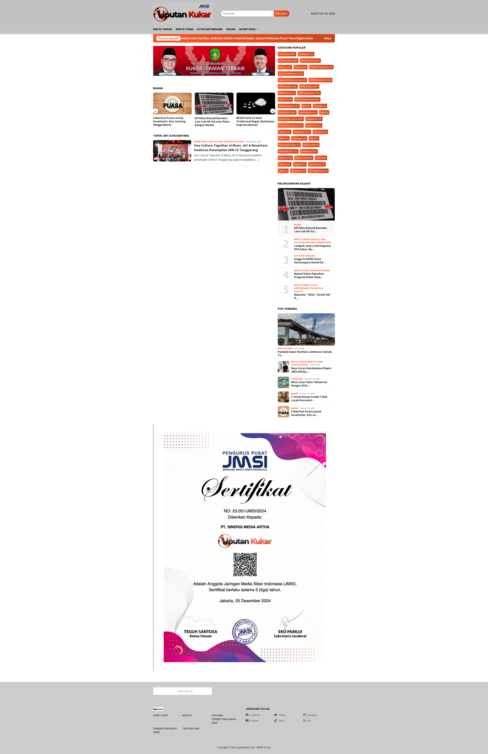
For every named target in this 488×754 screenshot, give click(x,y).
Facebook (255, 715)
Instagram (312, 715)
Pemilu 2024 (310, 144)
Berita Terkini (288, 60)
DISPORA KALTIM (320, 80)
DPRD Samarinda (309, 92)
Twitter (281, 715)
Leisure (284, 131)
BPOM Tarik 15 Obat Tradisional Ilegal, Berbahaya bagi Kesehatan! (214, 121)
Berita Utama (216, 141)
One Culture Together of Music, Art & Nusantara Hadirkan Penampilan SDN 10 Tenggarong (230, 147)
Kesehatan (314, 118)
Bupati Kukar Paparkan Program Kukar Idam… (309, 275)
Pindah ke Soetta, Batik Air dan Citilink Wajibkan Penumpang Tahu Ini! (254, 121)
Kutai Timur (313, 125)
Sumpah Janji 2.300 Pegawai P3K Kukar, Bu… (312, 247)
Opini (314, 138)
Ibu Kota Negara (289, 105)
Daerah (300, 67)
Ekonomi (285, 99)
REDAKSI (187, 715)
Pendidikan (309, 151)
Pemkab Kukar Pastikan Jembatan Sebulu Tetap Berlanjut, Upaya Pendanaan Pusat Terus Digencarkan (194, 38)
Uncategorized (318, 170)
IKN (306, 105)
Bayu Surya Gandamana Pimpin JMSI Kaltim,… (311, 370)
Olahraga (299, 138)
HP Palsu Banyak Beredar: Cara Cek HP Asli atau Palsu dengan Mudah (170, 121)
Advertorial (201, 141)
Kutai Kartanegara (291, 125)
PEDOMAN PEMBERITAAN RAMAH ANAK (224, 719)
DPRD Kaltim (288, 86)
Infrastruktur (287, 112)
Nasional (320, 131)
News (283, 138)
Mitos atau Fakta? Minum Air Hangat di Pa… (309, 383)
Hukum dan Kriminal (307, 99)
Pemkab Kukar (288, 151)
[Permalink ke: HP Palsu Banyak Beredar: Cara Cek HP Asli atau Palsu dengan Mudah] (306, 204)
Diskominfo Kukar (234, 141)
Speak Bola (298, 170)
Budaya (285, 67)
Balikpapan (306, 54)
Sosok (283, 170)
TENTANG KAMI (190, 728)
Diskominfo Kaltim (321, 67)
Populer (284, 164)
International (307, 112)
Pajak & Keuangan (289, 144)
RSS (309, 720)
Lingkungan (302, 131)
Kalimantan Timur (291, 118)
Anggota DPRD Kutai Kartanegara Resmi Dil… (310, 260)
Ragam (299, 164)
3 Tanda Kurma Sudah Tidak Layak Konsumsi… (309, 398)
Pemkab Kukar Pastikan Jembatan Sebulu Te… (305, 353)
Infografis (320, 105)
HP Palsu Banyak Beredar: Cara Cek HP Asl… (310, 229)
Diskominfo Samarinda (292, 80)
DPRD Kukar (287, 92)
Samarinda (317, 164)
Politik (321, 157)
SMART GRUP (160, 715)
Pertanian (285, 157)
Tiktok (281, 720)
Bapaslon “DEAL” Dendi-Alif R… (312, 296)
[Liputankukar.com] (183, 13)
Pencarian (281, 13)
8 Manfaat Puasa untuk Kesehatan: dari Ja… (306, 413)
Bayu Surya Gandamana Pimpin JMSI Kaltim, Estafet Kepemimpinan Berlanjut (323, 38)
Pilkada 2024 (303, 157)
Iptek (324, 112)
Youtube (254, 720)
